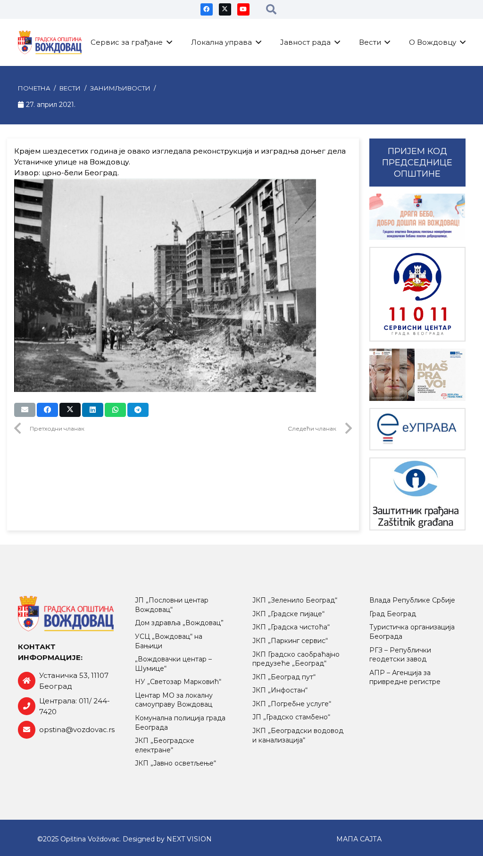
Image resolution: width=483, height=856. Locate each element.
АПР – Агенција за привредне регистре (405, 677)
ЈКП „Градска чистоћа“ (291, 627)
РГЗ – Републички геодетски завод (400, 655)
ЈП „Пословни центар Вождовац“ (171, 605)
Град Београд (392, 614)
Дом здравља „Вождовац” (179, 623)
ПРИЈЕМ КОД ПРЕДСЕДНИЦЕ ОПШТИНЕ (417, 162)
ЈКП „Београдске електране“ (164, 745)
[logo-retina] (50, 42)
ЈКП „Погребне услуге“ (291, 704)
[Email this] (24, 410)
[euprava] (417, 429)
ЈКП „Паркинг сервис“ (290, 640)
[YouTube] (243, 9)
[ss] (417, 294)
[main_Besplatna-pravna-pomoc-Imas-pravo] (417, 375)
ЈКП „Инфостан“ (280, 690)
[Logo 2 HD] (417, 494)
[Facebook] (206, 9)
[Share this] (47, 410)
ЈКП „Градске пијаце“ (288, 614)
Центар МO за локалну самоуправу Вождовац (174, 700)
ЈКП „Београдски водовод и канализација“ (297, 735)
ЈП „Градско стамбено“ (291, 717)
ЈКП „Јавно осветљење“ (175, 763)
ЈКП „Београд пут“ (284, 677)
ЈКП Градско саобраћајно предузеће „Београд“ (296, 659)
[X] (225, 9)
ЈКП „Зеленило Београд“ (294, 600)
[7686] (417, 217)
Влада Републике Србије (412, 600)
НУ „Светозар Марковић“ (178, 681)
